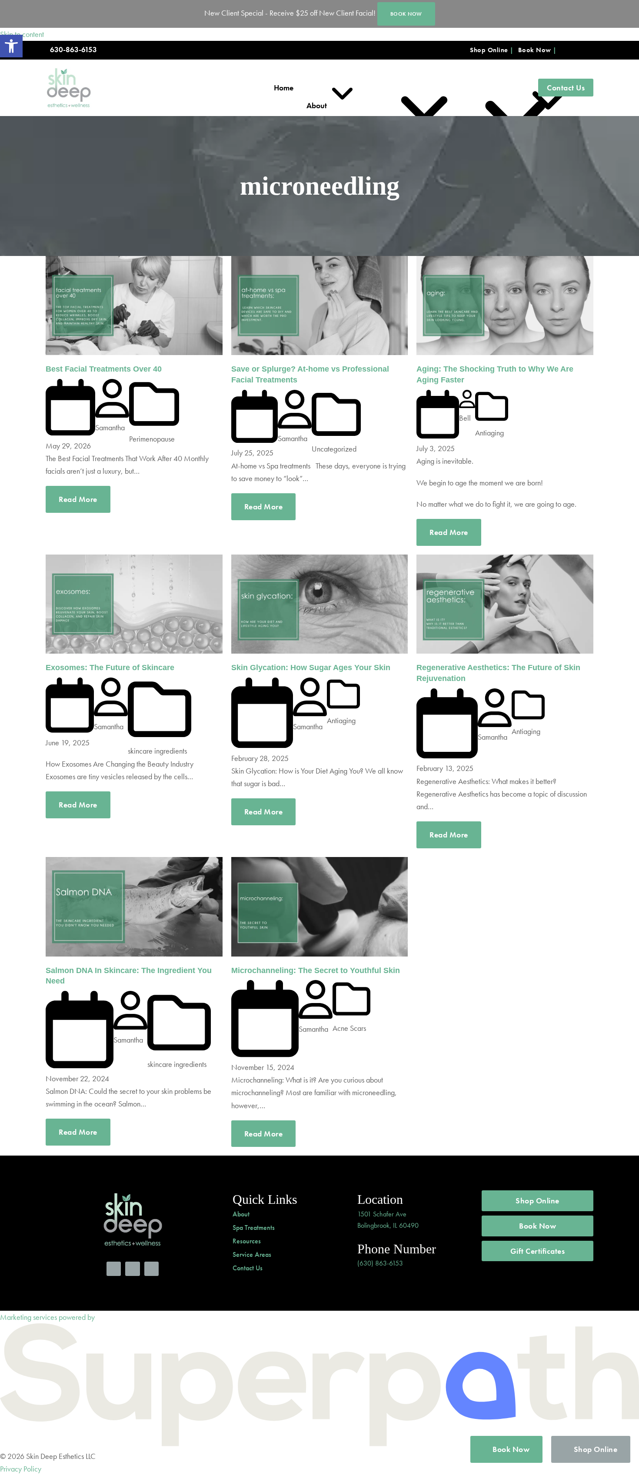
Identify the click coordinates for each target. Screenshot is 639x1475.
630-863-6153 (73, 49)
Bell (465, 418)
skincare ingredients (157, 751)
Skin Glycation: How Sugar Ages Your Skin (310, 667)
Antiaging (489, 433)
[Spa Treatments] (370, 88)
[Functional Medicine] (445, 88)
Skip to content (22, 34)
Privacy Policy (20, 1469)
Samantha (110, 427)
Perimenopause (152, 439)
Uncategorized (334, 449)
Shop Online (489, 50)
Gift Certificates (537, 1251)
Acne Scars (349, 1028)
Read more (78, 499)
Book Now (534, 50)
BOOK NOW (406, 13)
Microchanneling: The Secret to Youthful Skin (315, 970)
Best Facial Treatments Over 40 (104, 369)
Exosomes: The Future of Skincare (110, 667)
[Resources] (511, 88)
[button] (11, 46)
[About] (318, 88)
